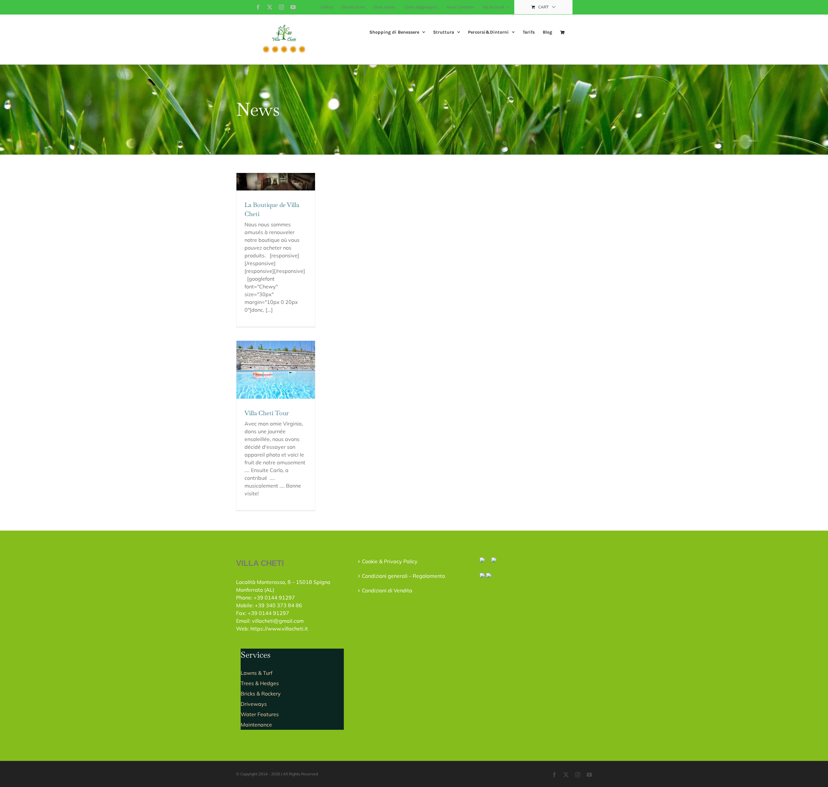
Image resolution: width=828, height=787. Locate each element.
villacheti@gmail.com (278, 621)
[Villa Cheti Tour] (275, 370)
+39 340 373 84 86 (278, 605)
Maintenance (256, 724)
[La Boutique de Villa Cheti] (275, 181)
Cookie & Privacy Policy (390, 561)
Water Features (260, 714)
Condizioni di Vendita (387, 590)
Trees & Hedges (260, 683)
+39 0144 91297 (274, 597)
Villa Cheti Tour (267, 413)
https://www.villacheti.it (279, 628)
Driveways (254, 704)
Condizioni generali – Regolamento (403, 576)
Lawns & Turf (256, 673)
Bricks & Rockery (261, 693)
